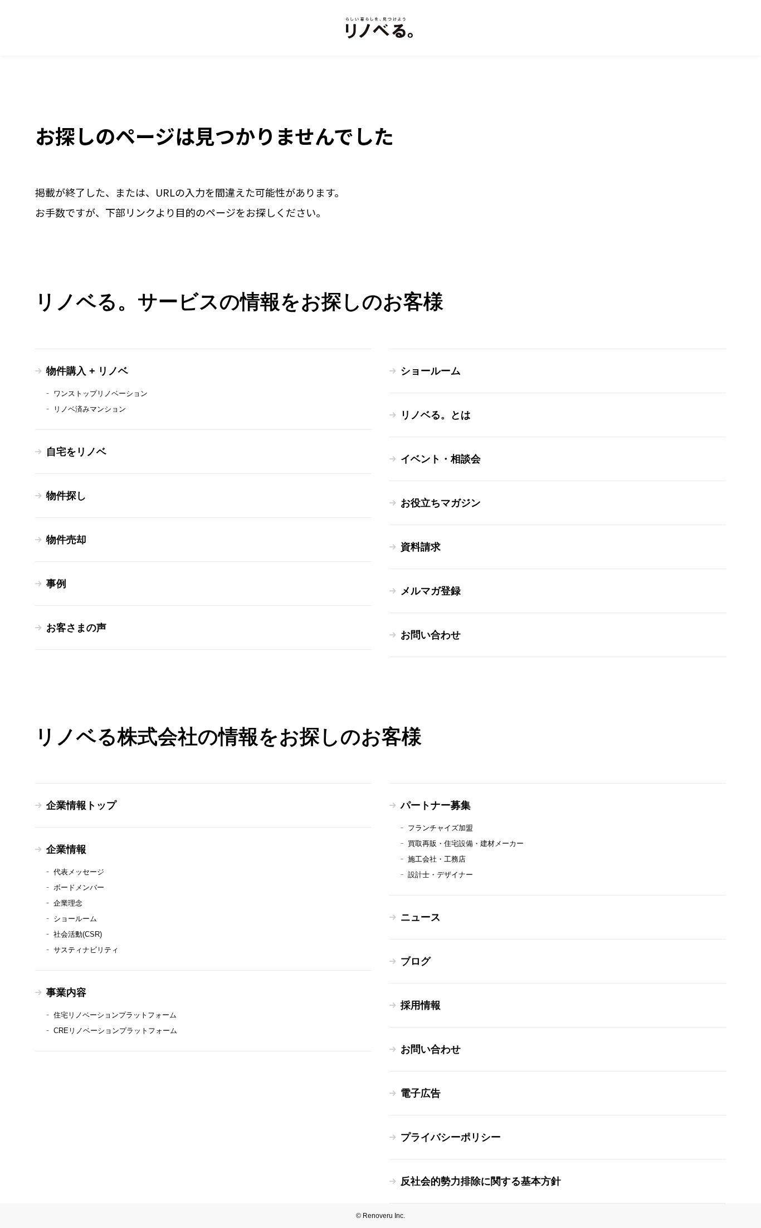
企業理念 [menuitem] (67, 903)
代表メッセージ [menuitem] (78, 871)
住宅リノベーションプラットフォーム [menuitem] (115, 1015)
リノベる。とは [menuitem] (436, 414)
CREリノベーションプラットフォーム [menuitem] (115, 1030)
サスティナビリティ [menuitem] (86, 949)
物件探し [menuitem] (66, 495)
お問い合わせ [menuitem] (431, 634)
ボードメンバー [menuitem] (78, 887)
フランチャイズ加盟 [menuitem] (440, 827)
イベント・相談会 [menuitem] (441, 458)
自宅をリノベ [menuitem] (76, 451)
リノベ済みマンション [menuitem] (89, 409)
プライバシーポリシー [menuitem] (451, 1137)
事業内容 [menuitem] (66, 992)
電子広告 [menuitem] (421, 1093)
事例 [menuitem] (56, 583)
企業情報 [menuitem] (66, 849)
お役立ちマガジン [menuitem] (441, 502)
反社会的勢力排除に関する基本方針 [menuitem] (481, 1181)
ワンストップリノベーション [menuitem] (100, 393)
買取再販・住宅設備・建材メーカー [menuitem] (466, 843)
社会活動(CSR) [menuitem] (77, 934)
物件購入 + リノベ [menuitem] (87, 370)
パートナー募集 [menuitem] (436, 805)
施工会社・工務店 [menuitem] (437, 859)
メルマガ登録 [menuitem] (431, 590)
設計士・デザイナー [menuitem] (440, 874)
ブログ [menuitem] (416, 961)
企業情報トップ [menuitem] (81, 805)
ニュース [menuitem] (421, 917)
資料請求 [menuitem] (421, 546)
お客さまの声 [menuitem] (76, 627)
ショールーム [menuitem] (431, 370)
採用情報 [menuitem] (421, 1005)
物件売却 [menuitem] (66, 539)
